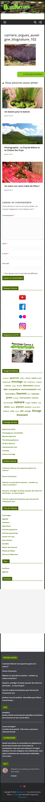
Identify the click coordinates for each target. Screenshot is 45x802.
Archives (5, 568)
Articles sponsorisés (10, 533)
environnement (28, 389)
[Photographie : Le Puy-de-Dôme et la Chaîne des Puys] (22, 125)
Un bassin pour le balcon (17, 111)
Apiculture (6, 526)
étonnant (22, 414)
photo (7, 407)
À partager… (7, 515)
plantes (20, 406)
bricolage (17, 381)
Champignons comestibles (12, 433)
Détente (37, 386)
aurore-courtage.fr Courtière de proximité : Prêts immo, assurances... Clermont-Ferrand (20, 729)
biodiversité (7, 382)
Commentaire (8, 215)
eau (6, 389)
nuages (27, 403)
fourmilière (10, 394)
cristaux (39, 382)
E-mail (5, 253)
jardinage (16, 398)
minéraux (35, 398)
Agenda (5, 519)
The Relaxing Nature (10, 440)
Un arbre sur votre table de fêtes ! (22, 186)
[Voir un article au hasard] (40, 22)
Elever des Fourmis (9, 547)
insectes (35, 394)
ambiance (6, 378)
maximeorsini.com (9, 447)
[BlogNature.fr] (22, 2)
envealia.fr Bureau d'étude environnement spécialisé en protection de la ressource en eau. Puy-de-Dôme (22, 715)
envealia (5, 451)
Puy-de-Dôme (36, 407)
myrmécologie (8, 403)
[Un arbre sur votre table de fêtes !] (22, 163)
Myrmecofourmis (9, 436)
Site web (5, 263)
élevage (36, 410)
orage (39, 403)
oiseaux (34, 403)
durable (19, 386)
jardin (9, 397)
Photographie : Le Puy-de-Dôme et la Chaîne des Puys (22, 149)
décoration (28, 385)
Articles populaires (9, 529)
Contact (14, 776)
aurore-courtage (8, 454)
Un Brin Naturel (8, 443)
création (7, 385)
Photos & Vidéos (8, 551)
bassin (39, 378)
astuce (28, 378)
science (6, 411)
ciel (25, 382)
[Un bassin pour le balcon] (22, 89)
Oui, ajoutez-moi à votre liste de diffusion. (21, 273)
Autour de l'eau (8, 537)
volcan (17, 411)
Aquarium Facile (8, 429)
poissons (28, 407)
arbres (22, 378)
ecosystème (14, 389)
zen (22, 410)
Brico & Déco (7, 540)
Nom (5, 243)
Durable (5, 544)
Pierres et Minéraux (10, 554)
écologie (28, 411)
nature (19, 402)
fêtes (29, 394)
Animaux (5, 522)
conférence (31, 382)
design (14, 386)
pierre (13, 407)
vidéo (12, 411)
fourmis (21, 393)
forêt (39, 389)
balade (34, 378)
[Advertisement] (22, 611)
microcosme (25, 398)
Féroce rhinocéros (9, 476)
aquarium (14, 378)
